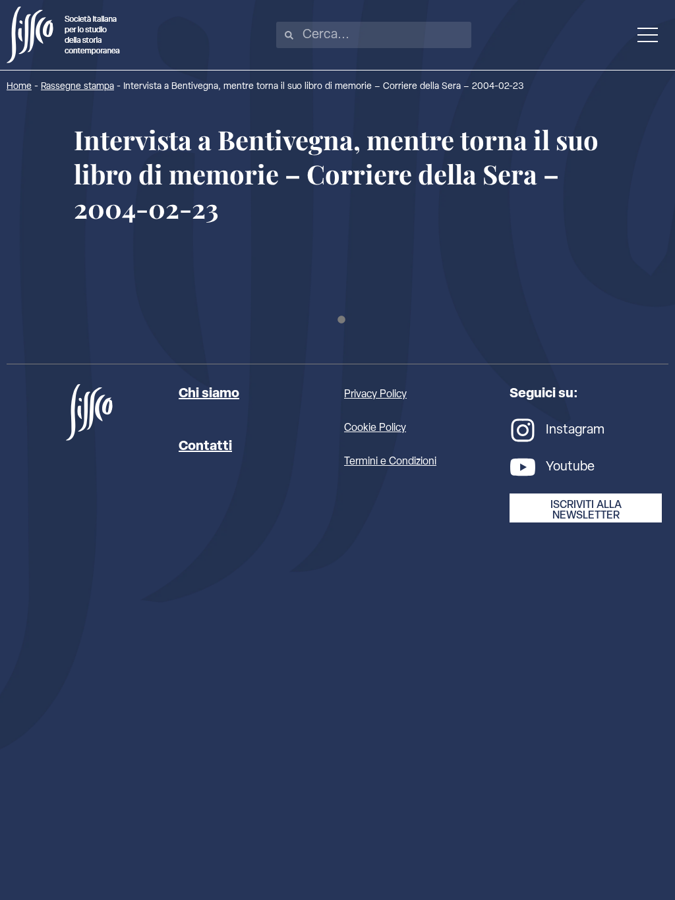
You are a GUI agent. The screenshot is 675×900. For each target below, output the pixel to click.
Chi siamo (209, 394)
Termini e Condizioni (390, 462)
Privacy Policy (375, 394)
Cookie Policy (375, 428)
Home (19, 87)
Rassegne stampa (77, 87)
